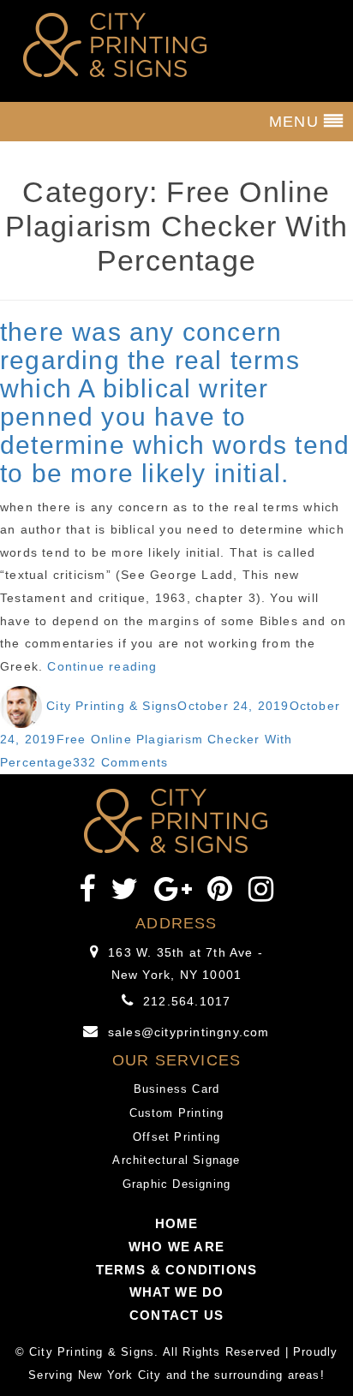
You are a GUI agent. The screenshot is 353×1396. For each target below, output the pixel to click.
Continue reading (102, 666)
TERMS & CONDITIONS (177, 1269)
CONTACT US (176, 1315)
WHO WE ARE (176, 1246)
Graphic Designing (176, 1184)
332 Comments (120, 762)
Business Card (177, 1089)
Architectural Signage (176, 1160)
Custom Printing (176, 1113)
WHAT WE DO (176, 1292)
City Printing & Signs (111, 706)
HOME (177, 1223)
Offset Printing (176, 1137)
